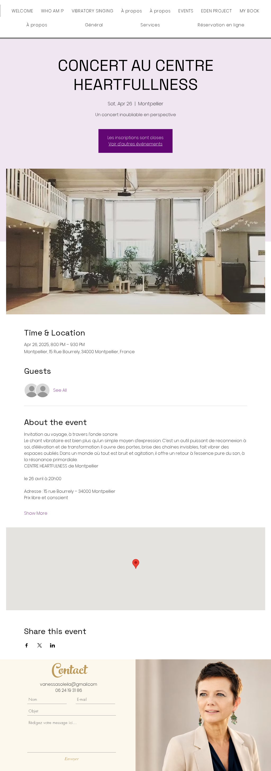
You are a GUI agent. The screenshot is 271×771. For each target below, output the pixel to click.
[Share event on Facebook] (26, 645)
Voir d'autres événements (135, 144)
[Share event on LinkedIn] (52, 645)
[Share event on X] (39, 645)
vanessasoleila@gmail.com (68, 684)
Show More (35, 513)
